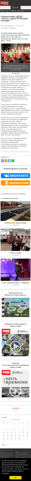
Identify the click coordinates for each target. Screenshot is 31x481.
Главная (2, 10)
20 (15, 436)
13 (15, 433)
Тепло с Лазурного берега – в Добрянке (15, 283)
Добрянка (6, 194)
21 (19, 436)
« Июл (3, 445)
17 (3, 436)
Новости (7, 10)
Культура (5, 28)
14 (19, 433)
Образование (20, 10)
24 (3, 439)
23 (27, 436)
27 (15, 439)
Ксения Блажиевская (8, 25)
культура (11, 194)
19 (11, 436)
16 (27, 433)
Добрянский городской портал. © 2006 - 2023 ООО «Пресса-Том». (22, 453)
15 (23, 433)
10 (3, 433)
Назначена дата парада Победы (15, 223)
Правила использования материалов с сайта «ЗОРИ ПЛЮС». (23, 457)
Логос (16, 194)
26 (11, 439)
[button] (3, 53)
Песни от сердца (15, 253)
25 (7, 439)
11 (7, 433)
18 (7, 436)
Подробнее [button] (5, 473)
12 (11, 433)
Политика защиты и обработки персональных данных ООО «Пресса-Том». (23, 455)
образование (21, 194)
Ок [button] (15, 477)
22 (23, 436)
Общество (13, 10)
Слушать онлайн (15, 365)
